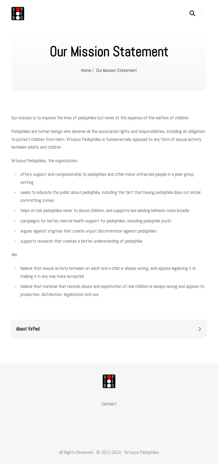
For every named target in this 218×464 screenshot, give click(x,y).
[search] (195, 14)
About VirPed (28, 329)
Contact (109, 404)
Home (86, 70)
